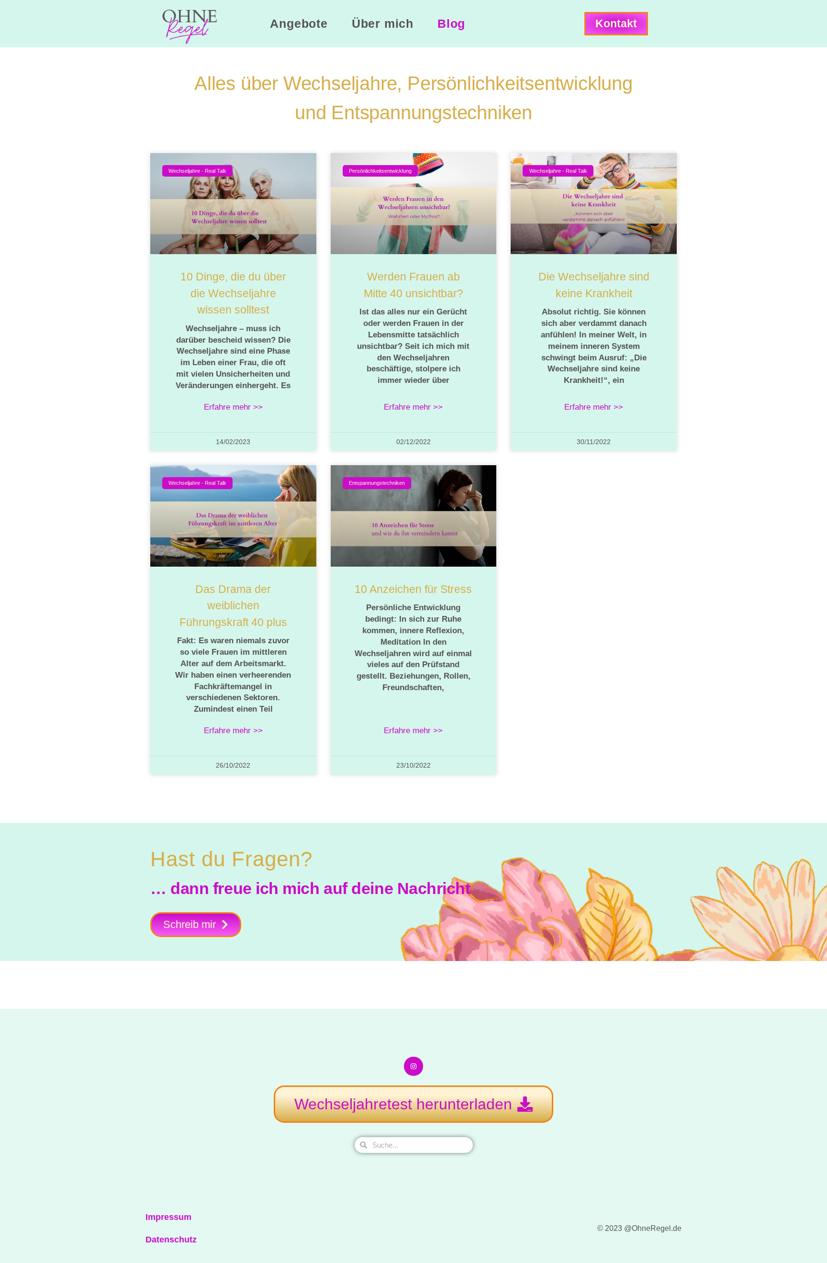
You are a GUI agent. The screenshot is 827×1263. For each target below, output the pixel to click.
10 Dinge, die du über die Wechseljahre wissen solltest (233, 293)
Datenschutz (171, 1239)
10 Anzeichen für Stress (413, 589)
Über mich (383, 23)
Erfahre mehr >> (233, 407)
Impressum (168, 1217)
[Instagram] (413, 1066)
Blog (451, 23)
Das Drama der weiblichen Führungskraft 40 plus (233, 605)
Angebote (298, 23)
